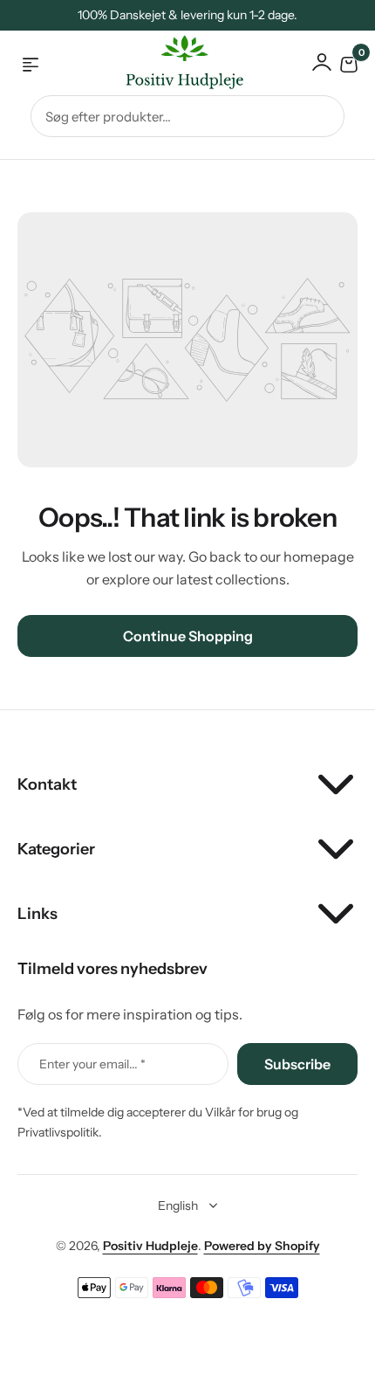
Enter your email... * (92, 1064)
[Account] (321, 62)
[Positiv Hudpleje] (171, 65)
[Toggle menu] (30, 64)
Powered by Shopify (262, 1246)
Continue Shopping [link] (188, 636)
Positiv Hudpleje (150, 1246)
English (178, 1205)
